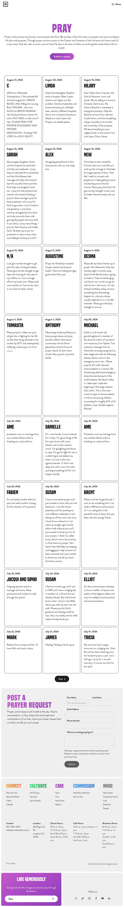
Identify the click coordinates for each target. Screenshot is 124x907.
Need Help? (60, 800)
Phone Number (73, 721)
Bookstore (107, 804)
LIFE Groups (35, 793)
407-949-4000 (13, 826)
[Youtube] (102, 898)
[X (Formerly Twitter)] (76, 898)
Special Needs (35, 800)
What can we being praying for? (80, 732)
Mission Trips (78, 796)
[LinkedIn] (109, 898)
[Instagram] (89, 898)
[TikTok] (83, 898)
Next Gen (33, 796)
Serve (57, 793)
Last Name (96, 698)
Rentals (106, 808)
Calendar (9, 804)
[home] (5, 4)
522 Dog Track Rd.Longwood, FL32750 (39, 831)
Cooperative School (110, 796)
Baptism (58, 804)
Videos (8, 800)
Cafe (105, 800)
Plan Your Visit (11, 793)
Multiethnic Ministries (81, 793)
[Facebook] (96, 898)
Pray (57, 796)
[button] (115, 4)
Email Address (73, 709)
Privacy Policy (10, 863)
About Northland (12, 796)
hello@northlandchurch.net (17, 830)
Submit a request (62, 56)
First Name (71, 698)
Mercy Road (108, 793)
